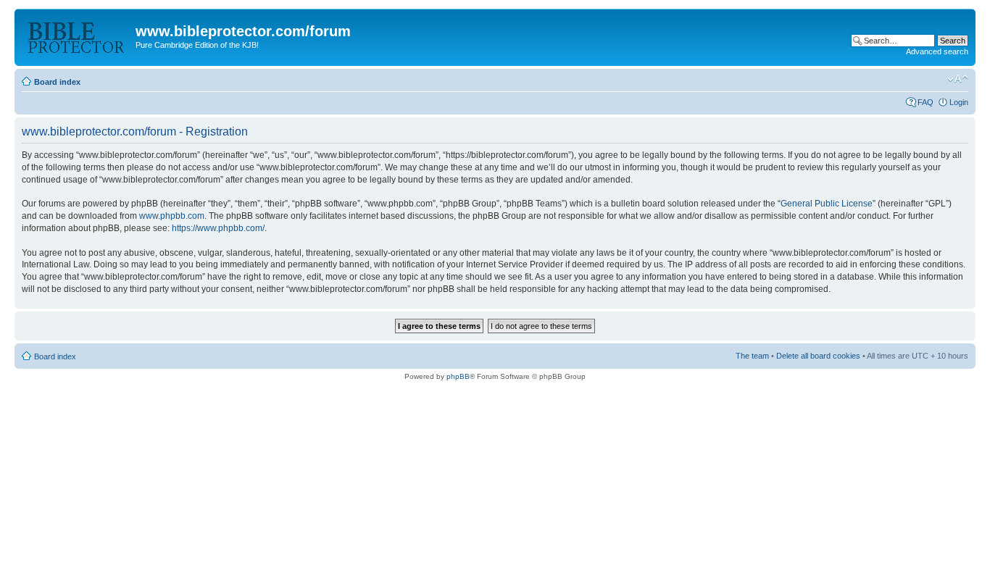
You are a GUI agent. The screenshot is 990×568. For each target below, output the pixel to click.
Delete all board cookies (818, 355)
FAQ (925, 102)
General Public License (827, 204)
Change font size (957, 78)
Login (958, 102)
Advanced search (937, 51)
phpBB (458, 376)
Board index (57, 82)
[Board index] (77, 35)
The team (752, 355)
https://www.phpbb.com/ (218, 228)
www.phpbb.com (171, 216)
